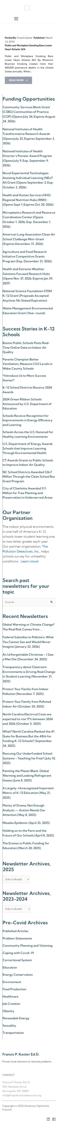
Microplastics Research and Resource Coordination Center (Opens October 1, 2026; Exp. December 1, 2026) (29, 219)
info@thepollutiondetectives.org (21, 1095)
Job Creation (11, 1004)
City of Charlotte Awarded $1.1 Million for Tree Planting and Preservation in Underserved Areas (28, 492)
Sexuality (9, 1025)
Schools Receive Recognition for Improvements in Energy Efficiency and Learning (28, 420)
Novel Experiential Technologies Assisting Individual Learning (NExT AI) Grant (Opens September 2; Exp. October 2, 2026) (28, 180)
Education (10, 967)
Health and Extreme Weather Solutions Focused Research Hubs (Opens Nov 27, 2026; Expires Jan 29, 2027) (28, 276)
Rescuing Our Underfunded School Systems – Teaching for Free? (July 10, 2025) (29, 758)
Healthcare (10, 996)
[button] (16, 19)
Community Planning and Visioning (28, 945)
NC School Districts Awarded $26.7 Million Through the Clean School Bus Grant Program (29, 476)
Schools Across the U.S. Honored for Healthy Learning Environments (28, 434)
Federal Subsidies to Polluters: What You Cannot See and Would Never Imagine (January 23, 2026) (28, 641)
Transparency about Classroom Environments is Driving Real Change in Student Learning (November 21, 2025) (29, 674)
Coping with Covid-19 (18, 953)
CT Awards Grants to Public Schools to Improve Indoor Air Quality (28, 462)
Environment (12, 982)
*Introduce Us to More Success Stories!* (24, 378)
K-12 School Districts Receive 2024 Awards (27, 390)
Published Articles (15, 931)
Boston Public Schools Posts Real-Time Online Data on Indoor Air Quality (26, 347)
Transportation (13, 1033)
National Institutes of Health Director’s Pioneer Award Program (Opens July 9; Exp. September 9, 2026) (27, 158)
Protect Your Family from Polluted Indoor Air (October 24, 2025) (27, 704)
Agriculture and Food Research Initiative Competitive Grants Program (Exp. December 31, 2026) (27, 256)
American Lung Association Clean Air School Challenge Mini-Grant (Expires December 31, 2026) (29, 239)
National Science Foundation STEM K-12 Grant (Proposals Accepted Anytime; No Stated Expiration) (27, 295)
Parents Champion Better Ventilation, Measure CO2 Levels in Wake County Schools (27, 363)
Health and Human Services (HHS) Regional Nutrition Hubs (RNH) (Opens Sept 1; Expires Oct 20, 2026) (28, 199)
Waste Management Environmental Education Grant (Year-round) (28, 310)
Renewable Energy (16, 1018)
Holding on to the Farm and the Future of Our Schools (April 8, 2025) (28, 833)
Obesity (8, 1011)
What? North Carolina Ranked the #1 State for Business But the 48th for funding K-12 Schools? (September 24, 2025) (28, 738)
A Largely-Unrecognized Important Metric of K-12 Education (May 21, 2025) (28, 792)
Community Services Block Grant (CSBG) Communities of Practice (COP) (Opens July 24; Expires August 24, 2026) (29, 114)
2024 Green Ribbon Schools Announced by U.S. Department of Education (27, 403)
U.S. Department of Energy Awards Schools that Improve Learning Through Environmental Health (28, 448)
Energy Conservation (18, 975)
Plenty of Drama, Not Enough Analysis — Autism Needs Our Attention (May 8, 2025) (24, 810)
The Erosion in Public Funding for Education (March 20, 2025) (26, 845)
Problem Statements (17, 938)
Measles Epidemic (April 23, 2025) (26, 823)
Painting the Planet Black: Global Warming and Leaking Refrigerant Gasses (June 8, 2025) (27, 775)
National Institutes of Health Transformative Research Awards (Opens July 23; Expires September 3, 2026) (29, 136)
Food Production (14, 989)
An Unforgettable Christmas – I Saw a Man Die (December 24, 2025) (28, 657)
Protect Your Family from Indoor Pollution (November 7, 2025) (25, 691)
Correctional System (17, 960)
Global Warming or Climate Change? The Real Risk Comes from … (28, 627)
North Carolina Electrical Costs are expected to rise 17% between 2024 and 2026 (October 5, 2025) (28, 719)
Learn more (29, 561)
